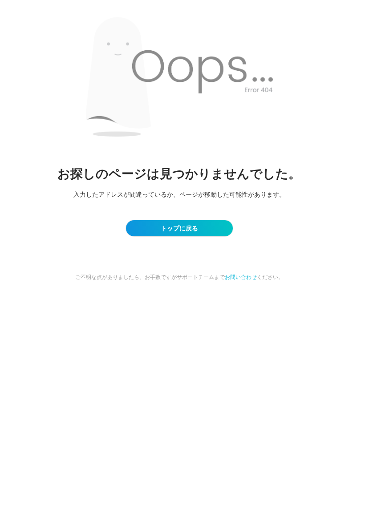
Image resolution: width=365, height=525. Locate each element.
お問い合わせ (241, 277)
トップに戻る (179, 228)
